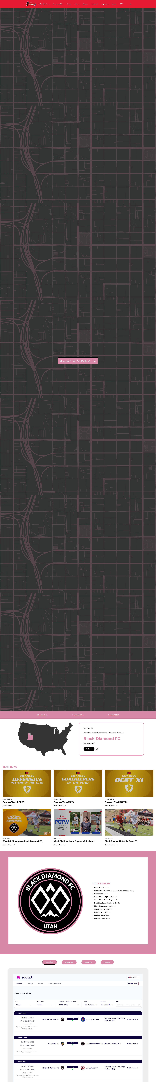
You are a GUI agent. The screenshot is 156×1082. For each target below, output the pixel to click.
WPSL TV (122, 4)
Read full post (7, 805)
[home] (30, 4)
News (114, 4)
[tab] (49, 962)
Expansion (105, 4)
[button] (43, 4)
